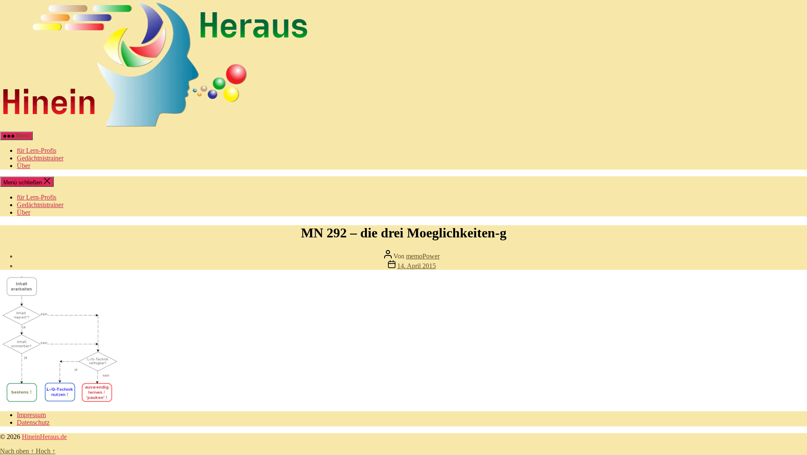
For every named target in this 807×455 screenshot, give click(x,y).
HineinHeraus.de (44, 436)
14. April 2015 (416, 265)
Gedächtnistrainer (40, 158)
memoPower (423, 256)
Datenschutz (33, 422)
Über (23, 165)
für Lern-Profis (36, 150)
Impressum (31, 414)
